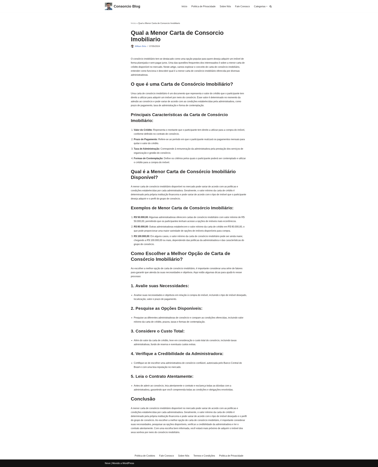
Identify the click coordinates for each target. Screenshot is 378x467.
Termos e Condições (204, 455)
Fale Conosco (242, 6)
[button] (266, 6)
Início (184, 6)
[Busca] (270, 6)
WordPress (128, 463)
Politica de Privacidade (203, 6)
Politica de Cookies (145, 455)
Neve (107, 463)
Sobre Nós (225, 6)
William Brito (140, 46)
